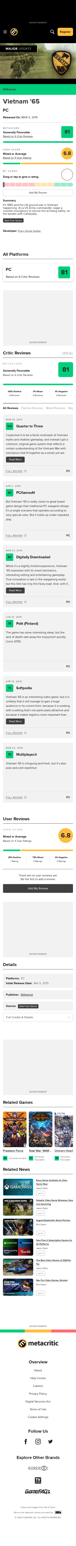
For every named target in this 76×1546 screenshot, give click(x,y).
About (38, 1370)
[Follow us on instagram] (38, 1443)
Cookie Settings (38, 1417)
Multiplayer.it (22, 754)
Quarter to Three (25, 426)
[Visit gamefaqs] (38, 1493)
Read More (15, 459)
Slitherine (9, 89)
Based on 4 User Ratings (17, 157)
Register (65, 32)
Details (10, 964)
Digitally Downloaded (29, 557)
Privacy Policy (38, 1394)
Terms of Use (38, 1409)
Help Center (38, 1378)
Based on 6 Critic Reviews (18, 136)
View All (67, 353)
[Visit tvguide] (38, 1483)
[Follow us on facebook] (26, 1443)
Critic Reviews (17, 353)
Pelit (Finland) (23, 623)
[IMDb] (58, 1512)
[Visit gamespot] (38, 1470)
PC (68, 471)
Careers (38, 1386)
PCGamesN (21, 493)
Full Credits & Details (19, 1017)
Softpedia (20, 688)
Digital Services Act (38, 1401)
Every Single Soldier (29, 231)
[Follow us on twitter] (50, 1443)
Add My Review (38, 192)
